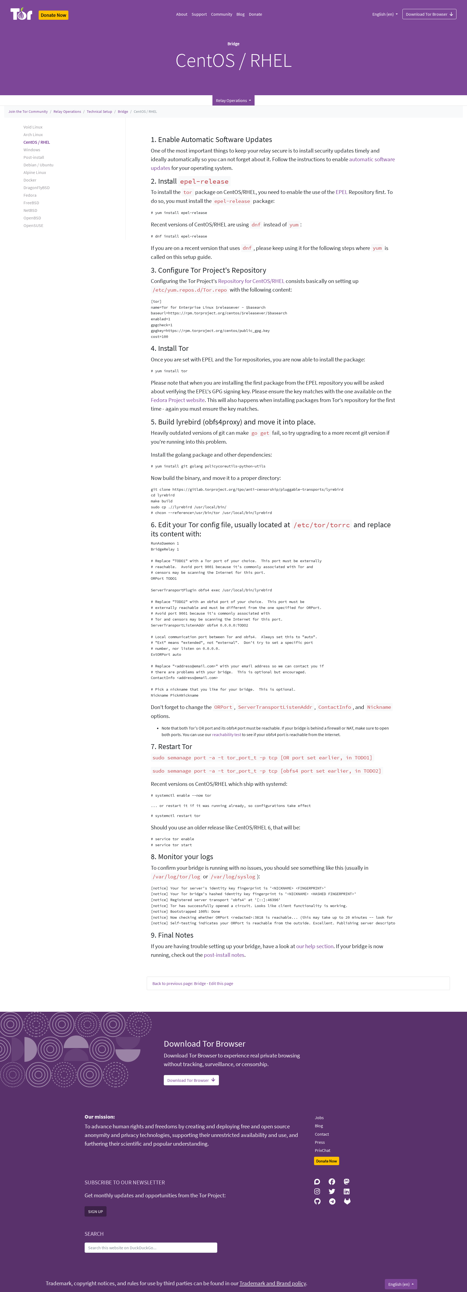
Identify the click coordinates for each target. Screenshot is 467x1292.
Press (320, 1142)
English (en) (383, 14)
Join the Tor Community (28, 111)
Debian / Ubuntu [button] (39, 164)
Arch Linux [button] (33, 134)
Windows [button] (32, 149)
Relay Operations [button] (232, 100)
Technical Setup (99, 111)
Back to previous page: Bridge (179, 983)
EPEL (342, 192)
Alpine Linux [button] (35, 172)
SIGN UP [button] (95, 1211)
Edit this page (221, 983)
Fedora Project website (178, 400)
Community (221, 14)
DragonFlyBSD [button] (37, 187)
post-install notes (224, 954)
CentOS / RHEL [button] (37, 142)
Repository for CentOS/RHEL (251, 281)
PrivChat (322, 1150)
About (181, 14)
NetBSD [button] (30, 210)
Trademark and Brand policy (272, 1283)
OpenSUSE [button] (33, 225)
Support (199, 14)
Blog (240, 14)
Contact (322, 1134)
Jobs (319, 1117)
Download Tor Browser (427, 14)
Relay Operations (67, 111)
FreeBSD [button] (31, 202)
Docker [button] (30, 180)
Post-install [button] (34, 157)
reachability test (226, 734)
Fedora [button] (30, 195)
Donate (255, 14)
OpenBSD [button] (32, 217)
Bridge (123, 111)
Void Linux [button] (33, 127)
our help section (314, 946)
